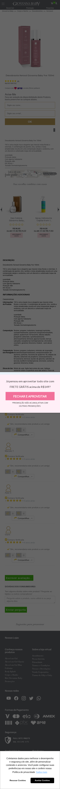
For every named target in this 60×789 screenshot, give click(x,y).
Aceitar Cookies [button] (42, 780)
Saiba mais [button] (41, 772)
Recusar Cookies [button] (18, 780)
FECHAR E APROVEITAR (30, 396)
